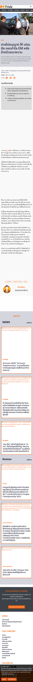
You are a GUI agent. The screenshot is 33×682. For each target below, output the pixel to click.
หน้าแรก (4, 10)
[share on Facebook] (7, 78)
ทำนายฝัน (10, 10)
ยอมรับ (4, 679)
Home (2, 71)
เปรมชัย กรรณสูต (17, 282)
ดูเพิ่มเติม (29, 323)
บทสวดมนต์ (5, 645)
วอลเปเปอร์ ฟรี (6, 656)
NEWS (2, 40)
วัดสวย (4, 635)
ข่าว (7, 150)
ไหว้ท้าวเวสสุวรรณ (7, 649)
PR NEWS (5, 360)
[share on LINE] (14, 78)
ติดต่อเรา (4, 624)
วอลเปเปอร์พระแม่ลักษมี (8, 654)
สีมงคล (4, 658)
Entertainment (7, 523)
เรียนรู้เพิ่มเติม (12, 679)
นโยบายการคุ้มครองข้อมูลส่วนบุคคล (12, 622)
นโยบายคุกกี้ (5, 620)
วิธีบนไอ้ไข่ (5, 647)
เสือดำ (25, 282)
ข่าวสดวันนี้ (8, 282)
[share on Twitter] (11, 78)
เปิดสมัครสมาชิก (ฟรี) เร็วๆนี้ (16, 607)
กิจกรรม (5, 484)
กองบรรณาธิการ (21, 290)
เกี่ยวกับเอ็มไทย (6, 626)
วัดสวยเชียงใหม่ (6, 637)
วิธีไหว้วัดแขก (5, 652)
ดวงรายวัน (5, 643)
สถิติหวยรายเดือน (7, 641)
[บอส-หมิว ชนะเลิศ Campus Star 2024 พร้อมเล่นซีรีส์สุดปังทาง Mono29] (16, 555)
